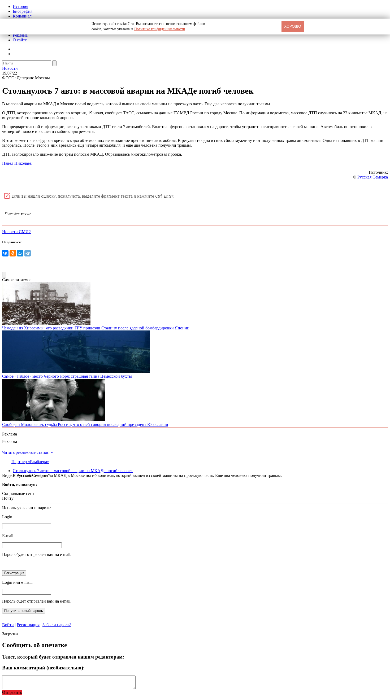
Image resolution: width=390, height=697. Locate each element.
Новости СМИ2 (16, 231)
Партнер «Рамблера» (30, 461)
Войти (8, 624)
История (20, 6)
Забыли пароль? (56, 624)
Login (7, 517)
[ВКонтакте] (5, 253)
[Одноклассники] (13, 253)
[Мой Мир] (20, 253)
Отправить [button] (12, 692)
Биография (22, 11)
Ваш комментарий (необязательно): (43, 667)
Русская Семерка (372, 177)
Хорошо (292, 26)
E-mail (7, 535)
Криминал (22, 16)
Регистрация (28, 624)
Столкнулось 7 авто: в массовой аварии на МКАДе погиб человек (73, 470)
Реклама (20, 35)
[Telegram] (27, 253)
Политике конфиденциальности (159, 29)
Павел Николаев (17, 163)
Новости (10, 68)
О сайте (20, 40)
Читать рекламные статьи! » (27, 452)
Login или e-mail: (17, 582)
